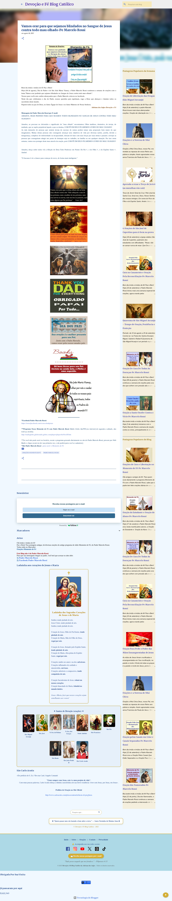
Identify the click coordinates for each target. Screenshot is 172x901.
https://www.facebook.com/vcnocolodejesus (37, 423)
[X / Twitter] (90, 848)
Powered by (63, 525)
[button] (22, 38)
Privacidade (103, 839)
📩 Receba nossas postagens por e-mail (86, 856)
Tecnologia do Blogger (87, 898)
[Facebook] (68, 848)
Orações (82, 839)
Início (66, 839)
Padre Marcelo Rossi (51, 452)
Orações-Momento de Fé (31, 452)
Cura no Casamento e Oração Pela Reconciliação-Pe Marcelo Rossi (138, 276)
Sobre (74, 839)
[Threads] (97, 848)
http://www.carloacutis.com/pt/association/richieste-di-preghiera (68, 795)
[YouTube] (82, 848)
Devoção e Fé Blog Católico (49, 4)
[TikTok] (104, 848)
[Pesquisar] (99, 812)
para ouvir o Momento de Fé (53, 446)
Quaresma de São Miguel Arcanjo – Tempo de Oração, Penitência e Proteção (139, 324)
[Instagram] (75, 848)
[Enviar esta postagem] (22, 449)
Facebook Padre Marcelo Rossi (33, 560)
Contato (92, 839)
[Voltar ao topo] (165, 894)
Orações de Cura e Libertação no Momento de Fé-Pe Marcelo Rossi (138, 468)
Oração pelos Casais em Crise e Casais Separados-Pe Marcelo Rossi (138, 741)
